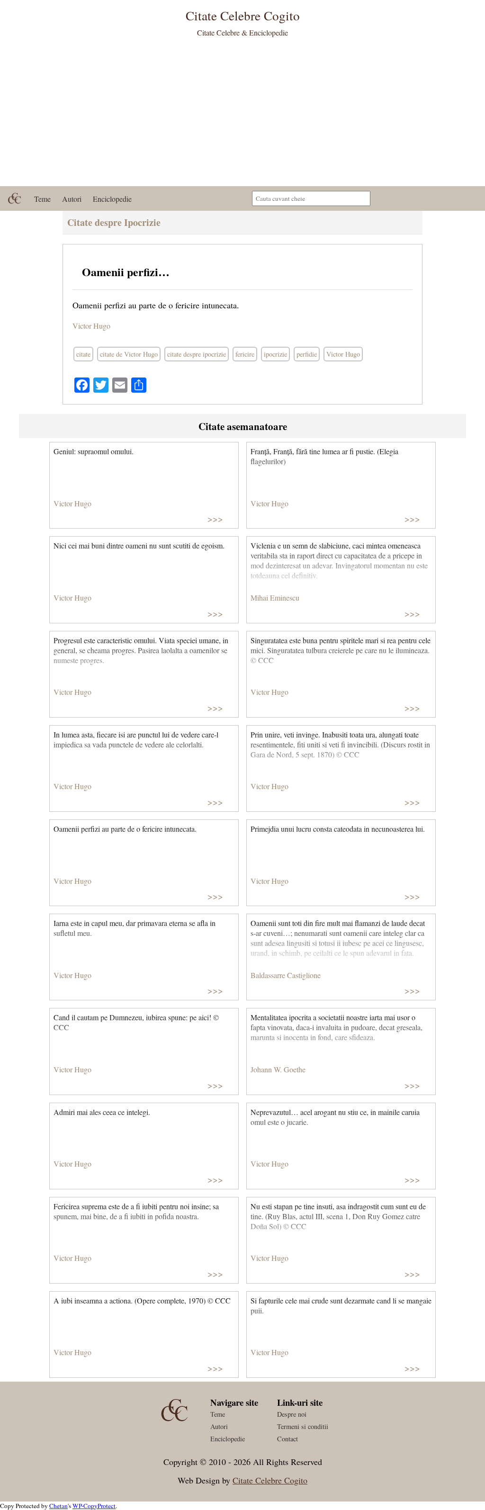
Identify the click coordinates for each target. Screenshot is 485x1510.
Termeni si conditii (302, 1426)
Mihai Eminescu (275, 597)
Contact (287, 1438)
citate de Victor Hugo (129, 354)
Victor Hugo (91, 326)
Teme (42, 199)
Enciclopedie (112, 199)
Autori (71, 199)
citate (83, 354)
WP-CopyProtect (94, 1505)
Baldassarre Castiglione (286, 975)
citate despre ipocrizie (196, 354)
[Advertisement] (242, 115)
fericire (244, 354)
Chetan (58, 1505)
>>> (215, 518)
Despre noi (291, 1414)
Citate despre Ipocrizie (114, 222)
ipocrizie (275, 354)
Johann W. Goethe (278, 1069)
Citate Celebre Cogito (270, 1480)
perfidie (306, 354)
